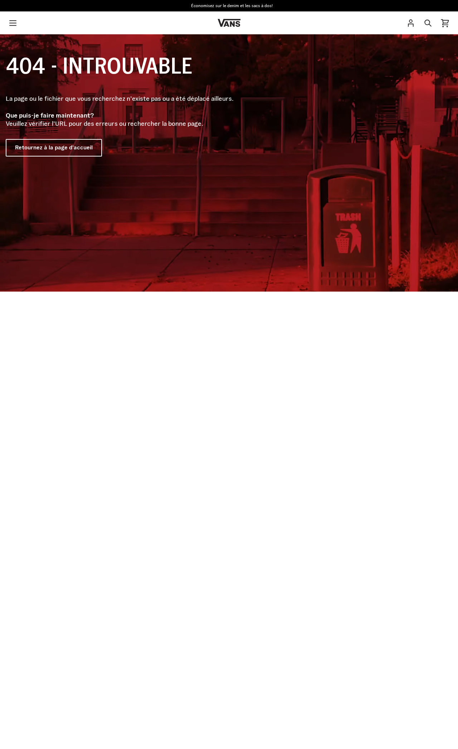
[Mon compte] (410, 22)
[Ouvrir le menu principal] (12, 22)
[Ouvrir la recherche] (428, 22)
